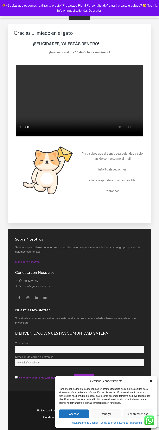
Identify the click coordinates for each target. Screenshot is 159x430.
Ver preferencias (138, 414)
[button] (151, 381)
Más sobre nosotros (27, 261)
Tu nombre (22, 343)
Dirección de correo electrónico (34, 356)
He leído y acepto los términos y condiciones (45, 377)
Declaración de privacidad (114, 422)
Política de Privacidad (50, 410)
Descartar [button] (95, 10)
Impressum (136, 422)
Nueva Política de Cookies (85, 422)
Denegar (106, 414)
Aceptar (74, 414)
